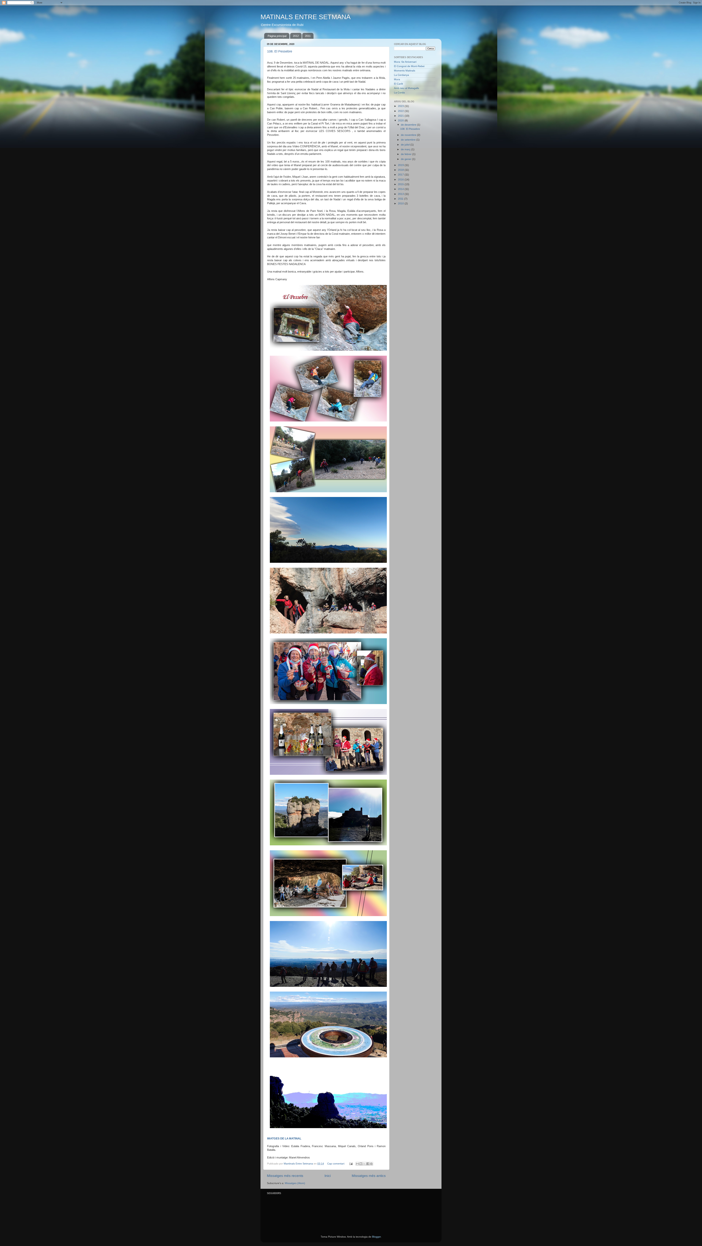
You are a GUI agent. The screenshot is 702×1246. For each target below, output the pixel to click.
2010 (401, 203)
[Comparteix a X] (364, 1164)
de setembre (408, 139)
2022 (401, 111)
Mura (397, 79)
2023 (401, 106)
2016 (401, 179)
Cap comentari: (336, 1163)
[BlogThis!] (361, 1164)
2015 (401, 184)
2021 (401, 115)
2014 (401, 189)
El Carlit (398, 83)
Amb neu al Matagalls (406, 88)
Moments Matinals (404, 70)
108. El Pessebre (279, 51)
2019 (401, 165)
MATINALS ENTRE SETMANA (306, 17)
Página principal (277, 35)
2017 (401, 174)
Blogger (376, 1236)
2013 (401, 194)
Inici (327, 1176)
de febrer (406, 154)
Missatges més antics (369, 1176)
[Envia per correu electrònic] (357, 1164)
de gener (406, 159)
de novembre (409, 135)
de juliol (405, 144)
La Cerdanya (401, 75)
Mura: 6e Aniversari (405, 61)
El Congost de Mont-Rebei (409, 66)
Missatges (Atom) (295, 1183)
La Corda (399, 92)
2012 (296, 35)
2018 (401, 170)
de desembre (409, 124)
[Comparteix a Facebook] (368, 1164)
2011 (308, 35)
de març (406, 149)
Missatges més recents (285, 1176)
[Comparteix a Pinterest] (371, 1164)
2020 (401, 120)
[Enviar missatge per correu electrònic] (350, 1163)
